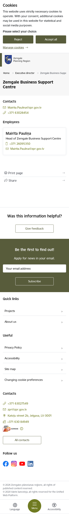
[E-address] (10, 428)
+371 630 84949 (18, 422)
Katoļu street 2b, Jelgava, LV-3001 (30, 415)
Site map (10, 369)
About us (10, 321)
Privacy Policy (13, 347)
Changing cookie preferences (24, 380)
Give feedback (34, 228)
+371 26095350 (19, 143)
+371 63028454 (18, 113)
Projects (10, 311)
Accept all (51, 39)
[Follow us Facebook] (6, 464)
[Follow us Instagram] (14, 463)
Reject (18, 39)
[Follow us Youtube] (22, 463)
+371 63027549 (18, 403)
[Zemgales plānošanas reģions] (33, 64)
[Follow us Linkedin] (30, 464)
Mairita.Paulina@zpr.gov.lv (24, 107)
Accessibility (12, 358)
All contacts (22, 440)
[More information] (21, 428)
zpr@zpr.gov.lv (17, 409)
